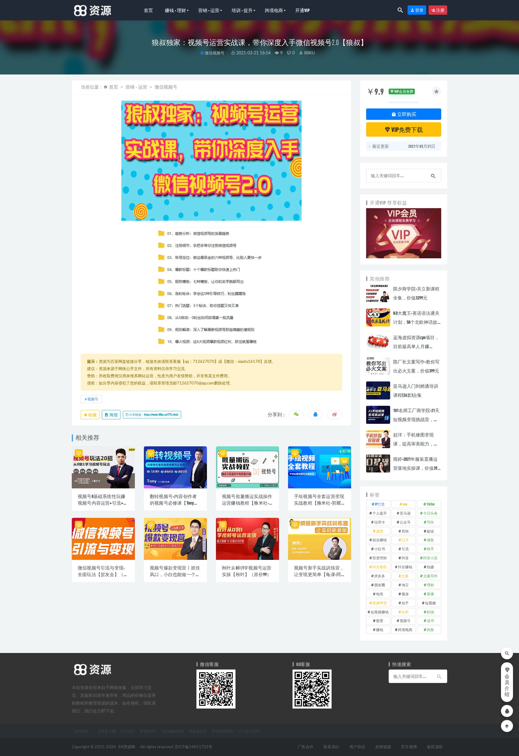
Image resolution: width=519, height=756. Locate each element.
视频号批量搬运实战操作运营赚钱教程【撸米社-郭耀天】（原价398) (247, 502)
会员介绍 (507, 685)
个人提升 (379, 513)
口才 (405, 540)
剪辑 (405, 531)
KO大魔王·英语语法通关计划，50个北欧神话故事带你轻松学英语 (416, 322)
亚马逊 (405, 513)
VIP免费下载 (406, 129)
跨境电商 (274, 10)
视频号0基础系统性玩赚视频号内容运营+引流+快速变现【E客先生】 (103, 502)
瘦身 (405, 594)
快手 (430, 549)
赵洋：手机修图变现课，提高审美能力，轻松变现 (415, 443)
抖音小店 (430, 558)
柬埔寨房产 (149, 731)
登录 (418, 10)
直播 (430, 594)
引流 (405, 549)
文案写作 (430, 576)
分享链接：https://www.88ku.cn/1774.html (153, 414)
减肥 (379, 531)
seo (405, 504)
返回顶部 (435, 747)
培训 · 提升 (242, 10)
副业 (430, 531)
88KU (309, 53)
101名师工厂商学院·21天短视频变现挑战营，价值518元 (416, 419)
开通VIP (302, 10)
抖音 (405, 558)
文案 (405, 576)
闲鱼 (430, 629)
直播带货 (379, 603)
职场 (430, 612)
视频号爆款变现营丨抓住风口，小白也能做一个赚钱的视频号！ (175, 574)
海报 (113, 414)
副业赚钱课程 (173, 731)
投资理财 (379, 558)
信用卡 (379, 522)
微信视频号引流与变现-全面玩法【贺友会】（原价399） (103, 574)
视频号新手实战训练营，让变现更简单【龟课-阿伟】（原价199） (319, 574)
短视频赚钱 (380, 612)
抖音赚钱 (405, 567)
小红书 (379, 549)
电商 (379, 594)
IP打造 (380, 504)
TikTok (430, 504)
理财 (430, 585)
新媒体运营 (198, 731)
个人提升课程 (249, 731)
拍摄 (430, 567)
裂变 (379, 620)
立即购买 (406, 114)
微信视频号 (214, 52)
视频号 (92, 399)
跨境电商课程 (222, 731)
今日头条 (430, 513)
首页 (148, 10)
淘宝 (405, 585)
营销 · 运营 (208, 10)
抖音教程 (379, 567)
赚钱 (379, 629)
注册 (440, 10)
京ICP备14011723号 (194, 747)
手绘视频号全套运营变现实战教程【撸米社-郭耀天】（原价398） (319, 502)
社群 (405, 612)
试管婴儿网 (107, 731)
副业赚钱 (379, 540)
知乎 (405, 603)
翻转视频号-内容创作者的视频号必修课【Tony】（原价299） (174, 502)
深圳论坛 (127, 731)
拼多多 (379, 576)
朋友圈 (379, 585)
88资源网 (126, 747)
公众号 (405, 522)
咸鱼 (430, 540)
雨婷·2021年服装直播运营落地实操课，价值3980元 (417, 468)
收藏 (92, 414)
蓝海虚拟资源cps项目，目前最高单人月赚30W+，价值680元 (416, 346)
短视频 (430, 603)
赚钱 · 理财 (175, 10)
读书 (430, 620)
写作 (430, 522)
